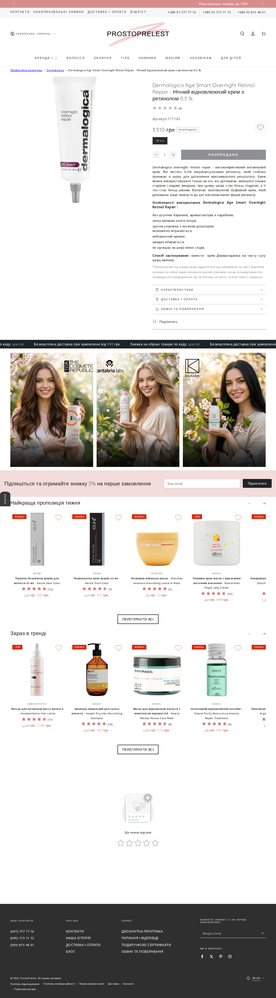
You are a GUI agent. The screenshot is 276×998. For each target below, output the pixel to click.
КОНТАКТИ (75, 931)
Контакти (20, 12)
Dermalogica (55, 70)
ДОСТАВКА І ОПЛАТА (83, 945)
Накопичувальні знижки (58, 12)
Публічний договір (25, 989)
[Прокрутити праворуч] (262, 4)
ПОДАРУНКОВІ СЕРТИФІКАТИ (146, 945)
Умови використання (91, 983)
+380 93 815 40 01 (252, 12)
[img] (164, 108)
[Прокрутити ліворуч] (13, 4)
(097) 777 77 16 (22, 931)
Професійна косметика (26, 70)
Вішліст (138, 12)
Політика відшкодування (25, 984)
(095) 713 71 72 (22, 938)
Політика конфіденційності (59, 983)
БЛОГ (70, 951)
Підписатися (257, 483)
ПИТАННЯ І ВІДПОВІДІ (140, 938)
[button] (242, 33)
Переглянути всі (138, 619)
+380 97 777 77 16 (182, 12)
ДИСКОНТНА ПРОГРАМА (142, 931)
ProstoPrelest (28, 978)
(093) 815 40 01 (22, 945)
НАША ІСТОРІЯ (78, 938)
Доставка (113, 983)
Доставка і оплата (107, 12)
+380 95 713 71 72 (217, 12)
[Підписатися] (263, 933)
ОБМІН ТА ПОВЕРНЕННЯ (142, 951)
